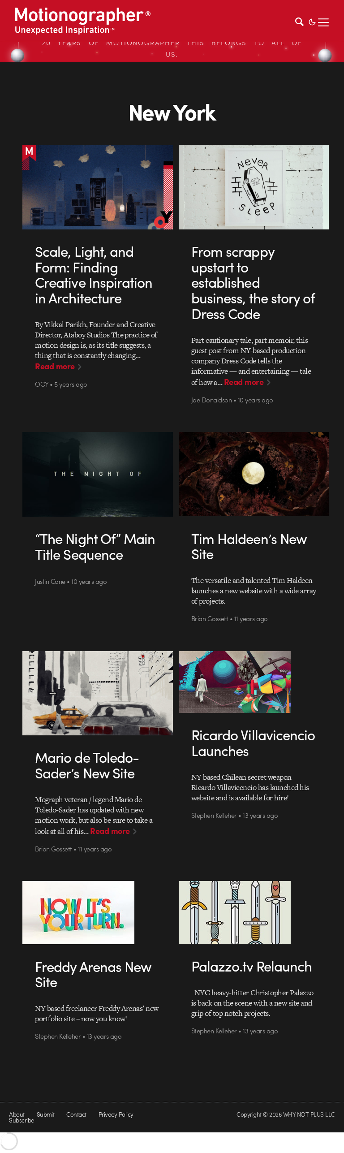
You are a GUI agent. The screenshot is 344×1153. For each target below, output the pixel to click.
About (16, 1114)
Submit (46, 1114)
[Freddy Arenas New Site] (97, 912)
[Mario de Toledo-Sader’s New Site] (97, 693)
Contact (76, 1114)
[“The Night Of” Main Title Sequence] (97, 474)
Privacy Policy (116, 1114)
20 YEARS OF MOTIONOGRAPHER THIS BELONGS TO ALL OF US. (172, 48)
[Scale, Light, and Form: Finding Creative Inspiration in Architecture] (97, 187)
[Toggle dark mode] (312, 21)
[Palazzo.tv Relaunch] (254, 912)
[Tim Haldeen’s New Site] (254, 474)
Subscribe (21, 1120)
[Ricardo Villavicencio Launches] (254, 682)
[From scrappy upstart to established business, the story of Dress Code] (254, 187)
